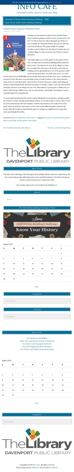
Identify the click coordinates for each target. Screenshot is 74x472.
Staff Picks (22, 118)
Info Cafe (37, 6)
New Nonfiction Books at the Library (16, 128)
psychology (12, 120)
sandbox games (22, 120)
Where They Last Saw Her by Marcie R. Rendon (37, 341)
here (55, 185)
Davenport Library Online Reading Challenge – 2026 (27, 19)
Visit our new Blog (55, 2)
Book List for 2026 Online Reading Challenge (23, 22)
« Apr (36, 287)
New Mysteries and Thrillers (37, 338)
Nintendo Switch (58, 118)
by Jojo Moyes (59, 128)
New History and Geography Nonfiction (37, 344)
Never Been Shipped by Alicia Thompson (37, 347)
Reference (14, 118)
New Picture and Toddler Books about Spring (37, 349)
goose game (47, 118)
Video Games (31, 118)
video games (32, 120)
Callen (18, 31)
